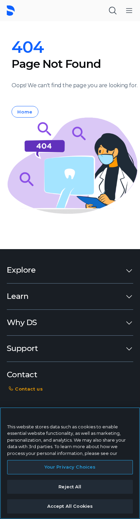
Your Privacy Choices (70, 467)
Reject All (69, 486)
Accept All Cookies (70, 506)
